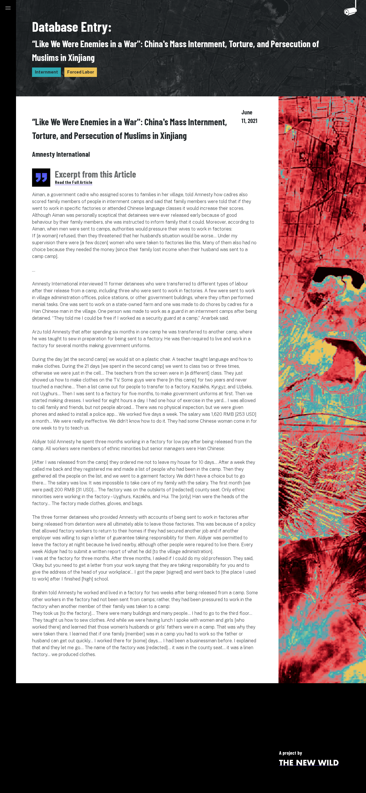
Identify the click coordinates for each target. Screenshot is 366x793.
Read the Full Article (73, 182)
